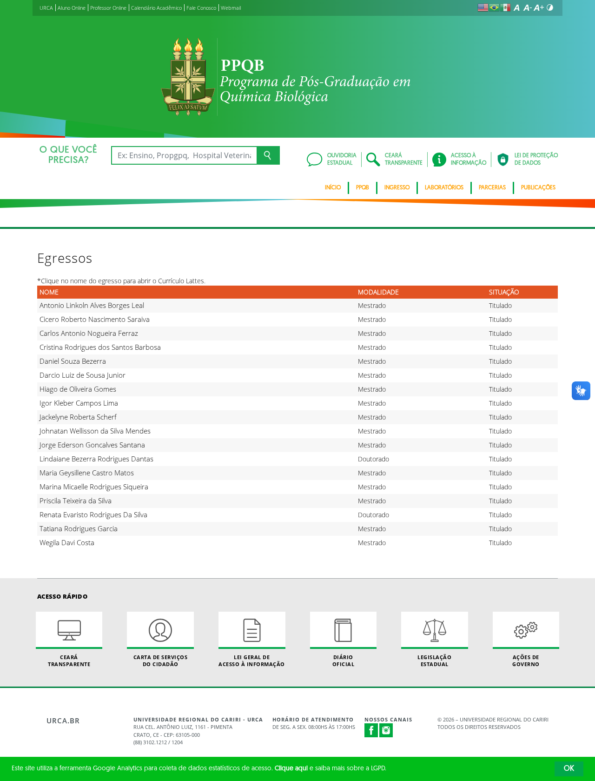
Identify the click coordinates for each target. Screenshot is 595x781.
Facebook (371, 735)
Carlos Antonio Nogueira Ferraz (89, 333)
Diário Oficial (343, 661)
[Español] (505, 7)
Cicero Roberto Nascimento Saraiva (95, 319)
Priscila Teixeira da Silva (76, 500)
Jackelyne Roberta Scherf (78, 416)
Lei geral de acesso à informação (251, 661)
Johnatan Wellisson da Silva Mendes (95, 430)
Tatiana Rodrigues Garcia (79, 528)
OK (569, 769)
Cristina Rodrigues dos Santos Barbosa (100, 347)
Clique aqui (291, 768)
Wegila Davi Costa (67, 542)
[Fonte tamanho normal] (516, 7)
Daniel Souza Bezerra (73, 361)
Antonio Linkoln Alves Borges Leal (92, 305)
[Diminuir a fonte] (527, 7)
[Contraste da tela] (549, 7)
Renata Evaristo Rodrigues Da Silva (93, 514)
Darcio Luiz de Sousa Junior (83, 375)
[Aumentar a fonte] (538, 7)
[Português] (494, 7)
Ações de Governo (526, 661)
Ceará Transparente (69, 661)
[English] (483, 7)
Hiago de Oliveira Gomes (78, 389)
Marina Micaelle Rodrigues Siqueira (94, 486)
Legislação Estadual (434, 661)
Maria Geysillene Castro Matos (87, 472)
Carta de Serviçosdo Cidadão (160, 661)
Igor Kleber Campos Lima (79, 402)
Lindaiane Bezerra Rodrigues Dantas (96, 458)
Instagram (386, 730)
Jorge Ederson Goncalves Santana (92, 444)
